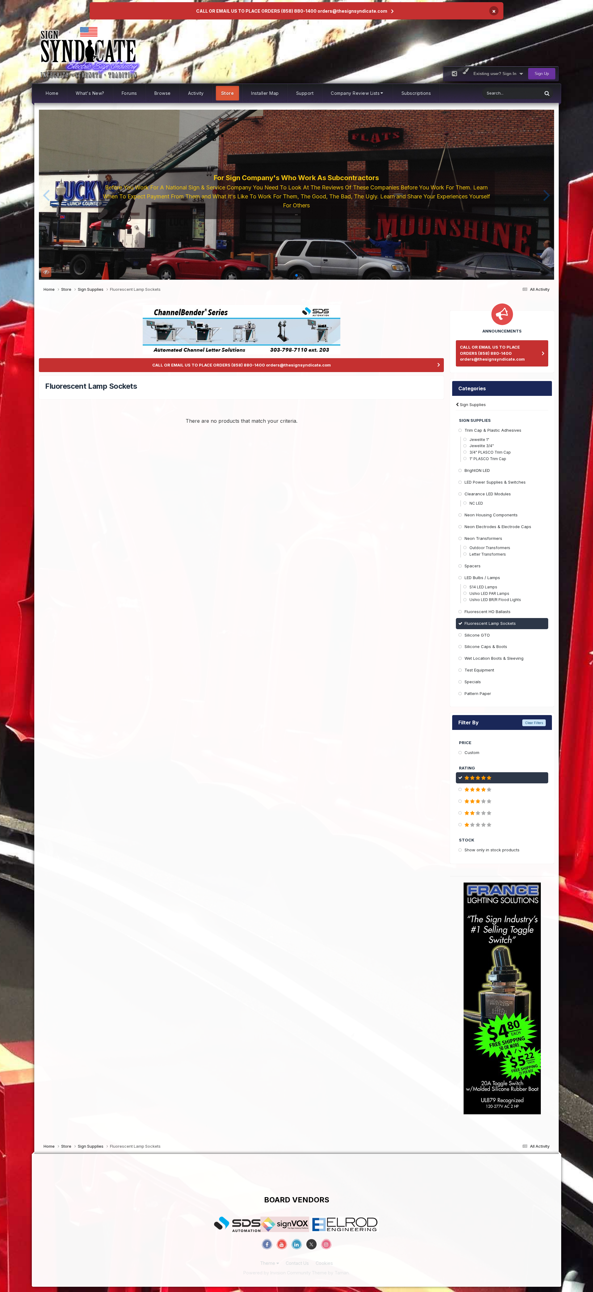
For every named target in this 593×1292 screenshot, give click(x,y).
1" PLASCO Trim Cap (487, 458)
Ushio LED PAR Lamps (489, 593)
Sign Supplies (472, 404)
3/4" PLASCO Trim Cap (490, 452)
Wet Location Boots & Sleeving (494, 658)
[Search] (547, 93)
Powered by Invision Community (277, 1272)
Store (227, 93)
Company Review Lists (355, 93)
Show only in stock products (492, 849)
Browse (162, 93)
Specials (473, 681)
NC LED (476, 503)
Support (305, 93)
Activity (196, 93)
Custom (472, 752)
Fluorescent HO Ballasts (488, 611)
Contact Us (297, 1263)
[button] (46, 194)
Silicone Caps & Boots (486, 646)
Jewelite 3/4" (481, 445)
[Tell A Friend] (454, 73)
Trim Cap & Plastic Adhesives (493, 430)
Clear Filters (534, 723)
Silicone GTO (477, 635)
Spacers (473, 565)
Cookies (324, 1263)
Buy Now (298, 211)
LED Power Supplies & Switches (495, 482)
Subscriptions (416, 93)
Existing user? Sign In (496, 73)
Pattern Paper (478, 693)
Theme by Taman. (331, 1272)
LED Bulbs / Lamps (482, 577)
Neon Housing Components (491, 514)
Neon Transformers (483, 538)
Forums (129, 93)
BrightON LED (477, 470)
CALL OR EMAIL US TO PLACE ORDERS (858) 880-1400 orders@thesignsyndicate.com (291, 11)
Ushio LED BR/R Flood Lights (495, 599)
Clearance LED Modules (488, 493)
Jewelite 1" (479, 439)
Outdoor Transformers (489, 547)
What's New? (90, 93)
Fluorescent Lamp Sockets (490, 623)
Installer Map (265, 93)
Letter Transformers (487, 554)
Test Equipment (479, 669)
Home (52, 93)
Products (526, 93)
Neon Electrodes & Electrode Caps (498, 526)
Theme (268, 1263)
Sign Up (542, 73)
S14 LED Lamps (483, 587)
